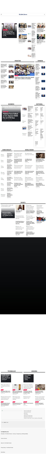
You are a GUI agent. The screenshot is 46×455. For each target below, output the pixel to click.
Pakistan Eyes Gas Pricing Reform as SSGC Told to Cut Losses (30, 127)
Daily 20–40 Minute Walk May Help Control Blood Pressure (34, 55)
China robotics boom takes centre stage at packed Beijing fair (10, 161)
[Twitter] (3, 422)
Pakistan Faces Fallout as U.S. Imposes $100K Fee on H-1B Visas (10, 116)
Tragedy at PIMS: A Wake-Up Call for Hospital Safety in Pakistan (37, 88)
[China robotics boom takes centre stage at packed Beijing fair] (3, 161)
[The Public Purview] (23, 14)
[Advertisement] (23, 6)
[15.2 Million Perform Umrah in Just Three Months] (29, 155)
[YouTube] (4, 422)
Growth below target (41, 108)
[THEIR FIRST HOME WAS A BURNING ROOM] (43, 74)
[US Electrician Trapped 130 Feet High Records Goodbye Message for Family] (28, 387)
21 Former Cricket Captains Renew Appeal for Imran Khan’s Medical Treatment (30, 223)
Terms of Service (4, 438)
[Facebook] (2, 422)
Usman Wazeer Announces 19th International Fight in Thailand (40, 212)
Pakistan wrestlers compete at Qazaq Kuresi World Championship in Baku (30, 233)
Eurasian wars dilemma (36, 108)
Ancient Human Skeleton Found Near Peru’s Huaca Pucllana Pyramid (39, 392)
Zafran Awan (5, 119)
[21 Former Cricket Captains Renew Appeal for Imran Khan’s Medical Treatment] (30, 218)
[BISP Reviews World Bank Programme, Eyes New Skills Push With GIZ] (29, 41)
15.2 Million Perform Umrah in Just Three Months (28, 160)
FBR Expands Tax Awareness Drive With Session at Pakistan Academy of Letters (33, 48)
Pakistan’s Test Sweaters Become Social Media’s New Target (20, 232)
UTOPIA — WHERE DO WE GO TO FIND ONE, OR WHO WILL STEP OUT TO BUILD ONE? (37, 95)
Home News (3, 452)
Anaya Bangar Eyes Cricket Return (19, 211)
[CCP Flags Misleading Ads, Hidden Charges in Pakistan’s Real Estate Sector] (29, 34)
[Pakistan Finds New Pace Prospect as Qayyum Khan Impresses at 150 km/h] (30, 207)
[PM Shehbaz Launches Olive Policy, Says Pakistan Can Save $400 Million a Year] (41, 36)
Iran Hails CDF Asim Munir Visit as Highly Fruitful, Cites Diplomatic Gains (22, 30)
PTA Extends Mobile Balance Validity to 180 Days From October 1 (4, 76)
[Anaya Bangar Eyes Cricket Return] (20, 207)
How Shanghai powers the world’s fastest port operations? (10, 178)
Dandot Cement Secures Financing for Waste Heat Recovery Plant (30, 115)
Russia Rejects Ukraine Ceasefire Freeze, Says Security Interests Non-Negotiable (18, 161)
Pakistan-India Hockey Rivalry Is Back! (40, 222)
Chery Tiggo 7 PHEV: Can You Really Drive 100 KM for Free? (5, 392)
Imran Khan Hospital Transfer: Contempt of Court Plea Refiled (22, 40)
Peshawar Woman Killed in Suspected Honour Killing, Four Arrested (4, 81)
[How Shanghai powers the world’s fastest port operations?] (3, 179)
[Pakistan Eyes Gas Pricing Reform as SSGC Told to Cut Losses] (24, 128)
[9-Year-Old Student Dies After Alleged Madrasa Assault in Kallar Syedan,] (11, 71)
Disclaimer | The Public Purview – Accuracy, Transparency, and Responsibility (14, 433)
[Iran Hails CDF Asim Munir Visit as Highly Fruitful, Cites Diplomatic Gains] (23, 25)
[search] (44, 14)
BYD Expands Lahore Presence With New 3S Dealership (17, 404)
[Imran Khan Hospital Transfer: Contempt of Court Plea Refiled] (23, 36)
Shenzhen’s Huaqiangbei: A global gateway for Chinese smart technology (10, 195)
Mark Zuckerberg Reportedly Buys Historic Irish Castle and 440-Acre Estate (29, 185)
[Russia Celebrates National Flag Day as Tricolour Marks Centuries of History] (40, 179)
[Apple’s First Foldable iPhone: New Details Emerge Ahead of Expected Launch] (18, 387)
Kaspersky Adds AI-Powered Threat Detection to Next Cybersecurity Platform (5, 404)
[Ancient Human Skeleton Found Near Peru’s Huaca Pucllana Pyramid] (40, 387)
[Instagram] (6, 422)
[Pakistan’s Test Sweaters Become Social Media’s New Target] (20, 228)
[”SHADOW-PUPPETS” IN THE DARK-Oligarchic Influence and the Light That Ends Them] (43, 67)
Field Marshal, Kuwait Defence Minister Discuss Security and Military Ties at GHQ (9, 33)
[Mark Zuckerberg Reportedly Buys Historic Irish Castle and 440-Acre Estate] (29, 179)
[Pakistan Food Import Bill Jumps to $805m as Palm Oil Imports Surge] (24, 122)
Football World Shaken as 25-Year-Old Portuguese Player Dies (20, 222)
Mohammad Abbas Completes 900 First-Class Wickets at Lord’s (7, 214)
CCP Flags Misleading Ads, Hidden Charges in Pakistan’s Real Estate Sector (33, 33)
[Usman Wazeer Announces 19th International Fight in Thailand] (41, 207)
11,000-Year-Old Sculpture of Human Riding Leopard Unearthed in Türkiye (28, 376)
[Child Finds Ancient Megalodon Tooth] (28, 399)
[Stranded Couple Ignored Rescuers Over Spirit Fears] (40, 399)
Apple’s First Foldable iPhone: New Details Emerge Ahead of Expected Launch (17, 392)
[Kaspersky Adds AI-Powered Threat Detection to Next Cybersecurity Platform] (6, 399)
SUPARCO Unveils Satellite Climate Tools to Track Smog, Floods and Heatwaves (6, 376)
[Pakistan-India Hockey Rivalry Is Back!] (41, 218)
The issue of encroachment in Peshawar (36, 131)
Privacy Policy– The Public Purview (7, 447)
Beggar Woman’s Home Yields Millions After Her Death (4, 86)
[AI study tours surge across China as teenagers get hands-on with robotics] (3, 173)
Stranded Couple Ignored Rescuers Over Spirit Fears (39, 404)
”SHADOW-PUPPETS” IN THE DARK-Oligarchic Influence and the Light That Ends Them (37, 67)
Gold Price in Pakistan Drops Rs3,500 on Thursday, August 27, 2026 (30, 134)
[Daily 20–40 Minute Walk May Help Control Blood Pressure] (29, 56)
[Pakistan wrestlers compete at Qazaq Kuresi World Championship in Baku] (30, 228)
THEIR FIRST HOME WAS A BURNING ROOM (37, 73)
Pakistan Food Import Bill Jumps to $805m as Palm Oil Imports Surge (30, 121)
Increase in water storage (36, 142)
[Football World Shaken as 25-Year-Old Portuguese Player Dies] (20, 218)
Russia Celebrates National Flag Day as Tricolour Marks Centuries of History (40, 185)
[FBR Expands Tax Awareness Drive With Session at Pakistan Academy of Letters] (29, 49)
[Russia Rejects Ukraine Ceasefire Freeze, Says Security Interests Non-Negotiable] (18, 155)
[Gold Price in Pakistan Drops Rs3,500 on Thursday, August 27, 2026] (24, 134)
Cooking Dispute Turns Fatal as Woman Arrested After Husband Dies (40, 160)
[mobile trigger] (1, 14)
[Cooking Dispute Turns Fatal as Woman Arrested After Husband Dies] (40, 155)
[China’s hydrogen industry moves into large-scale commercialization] (3, 189)
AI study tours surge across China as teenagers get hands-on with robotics (10, 173)
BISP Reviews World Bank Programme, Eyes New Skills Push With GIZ (34, 40)
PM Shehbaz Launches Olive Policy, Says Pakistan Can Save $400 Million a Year (41, 41)
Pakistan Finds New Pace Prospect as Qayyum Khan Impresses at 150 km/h (30, 211)
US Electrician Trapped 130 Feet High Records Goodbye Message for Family (27, 392)
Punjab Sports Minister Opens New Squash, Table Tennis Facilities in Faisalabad (34, 26)
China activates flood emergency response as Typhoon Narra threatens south (9, 166)
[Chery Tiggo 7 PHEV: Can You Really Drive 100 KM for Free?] (6, 387)
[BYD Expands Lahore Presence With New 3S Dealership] (18, 399)
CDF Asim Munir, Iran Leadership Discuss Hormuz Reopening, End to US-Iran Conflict (41, 30)
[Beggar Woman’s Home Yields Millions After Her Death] (11, 86)
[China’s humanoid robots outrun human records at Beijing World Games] (3, 155)
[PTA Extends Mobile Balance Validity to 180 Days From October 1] (11, 76)
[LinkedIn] (7, 422)
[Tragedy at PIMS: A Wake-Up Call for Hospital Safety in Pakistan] (43, 89)
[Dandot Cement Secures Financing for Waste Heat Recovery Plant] (24, 115)
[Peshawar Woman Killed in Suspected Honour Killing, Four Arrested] (11, 82)
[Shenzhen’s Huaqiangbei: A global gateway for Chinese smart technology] (3, 195)
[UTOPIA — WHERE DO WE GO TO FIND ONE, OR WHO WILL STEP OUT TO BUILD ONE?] (43, 96)
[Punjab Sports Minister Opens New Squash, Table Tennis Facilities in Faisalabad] (29, 26)
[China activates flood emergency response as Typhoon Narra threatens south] (3, 167)
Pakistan (16, 75)
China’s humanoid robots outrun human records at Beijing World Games (9, 155)
